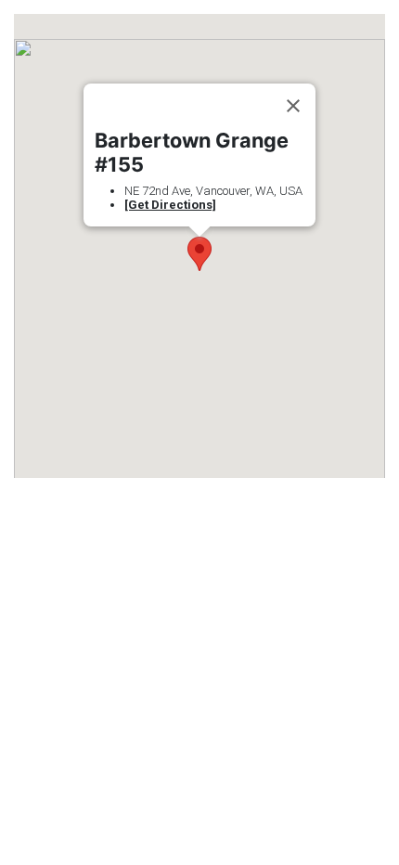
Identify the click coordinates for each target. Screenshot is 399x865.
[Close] (293, 106)
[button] (199, 253)
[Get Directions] (170, 205)
